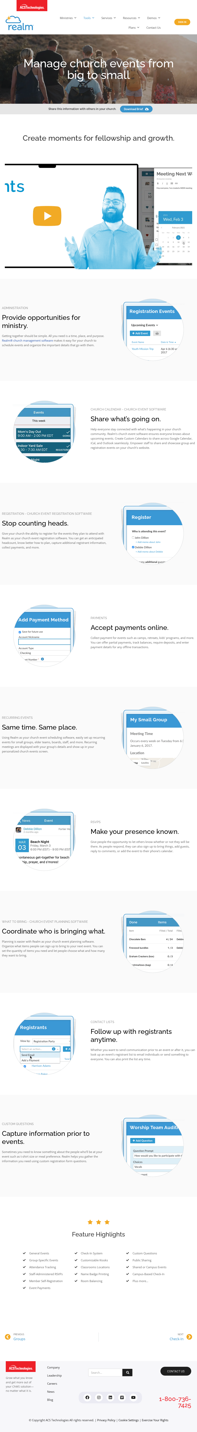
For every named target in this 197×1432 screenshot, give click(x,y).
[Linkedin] (110, 1397)
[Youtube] (133, 1397)
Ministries (66, 18)
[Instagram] (99, 1397)
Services (106, 18)
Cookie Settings (129, 1420)
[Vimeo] (122, 1397)
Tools (87, 18)
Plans (132, 27)
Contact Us (153, 27)
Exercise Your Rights (155, 1420)
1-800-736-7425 (175, 1402)
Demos (152, 18)
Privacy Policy (106, 1420)
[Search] (127, 1372)
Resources (129, 18)
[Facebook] (87, 1397)
